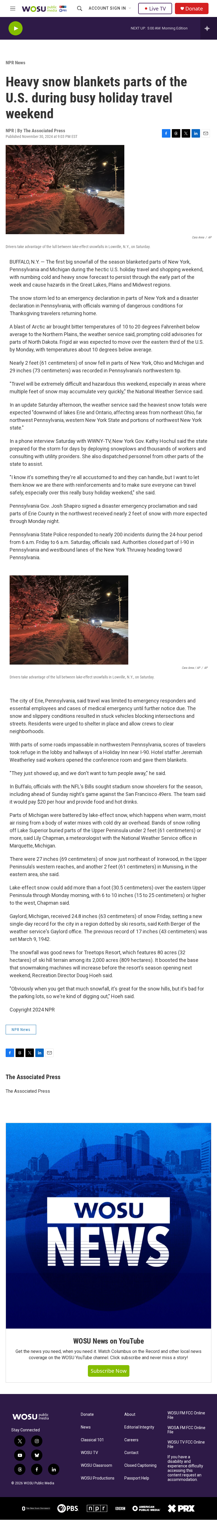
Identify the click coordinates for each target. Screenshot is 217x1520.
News (86, 1427)
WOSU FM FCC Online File (186, 1415)
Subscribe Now (109, 1370)
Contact (131, 1453)
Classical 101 (92, 1440)
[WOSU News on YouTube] (108, 1226)
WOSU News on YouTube (108, 1341)
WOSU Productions (97, 1478)
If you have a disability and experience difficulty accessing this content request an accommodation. (185, 1468)
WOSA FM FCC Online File (186, 1430)
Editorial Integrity (139, 1427)
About (129, 1414)
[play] (15, 28)
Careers (131, 1440)
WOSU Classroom (96, 1465)
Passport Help (136, 1478)
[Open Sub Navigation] (130, 8)
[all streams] (208, 28)
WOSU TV (89, 1453)
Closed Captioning (140, 1465)
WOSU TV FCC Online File (186, 1444)
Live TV (157, 8)
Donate (194, 9)
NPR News (15, 62)
